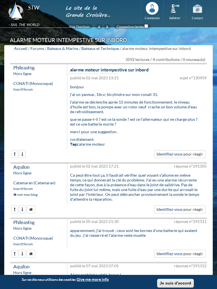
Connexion (152, 18)
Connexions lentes (130, 27)
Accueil (20, 48)
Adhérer (174, 18)
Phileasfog (24, 68)
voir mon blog (27, 194)
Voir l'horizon (79, 27)
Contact (197, 18)
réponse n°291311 (190, 221)
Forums (37, 48)
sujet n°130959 (193, 77)
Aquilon (21, 167)
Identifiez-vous (170, 154)
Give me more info (93, 279)
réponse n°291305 (190, 166)
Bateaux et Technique (100, 48)
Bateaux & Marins (62, 48)
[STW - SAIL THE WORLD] (33, 1)
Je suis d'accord (175, 283)
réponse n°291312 (190, 265)
